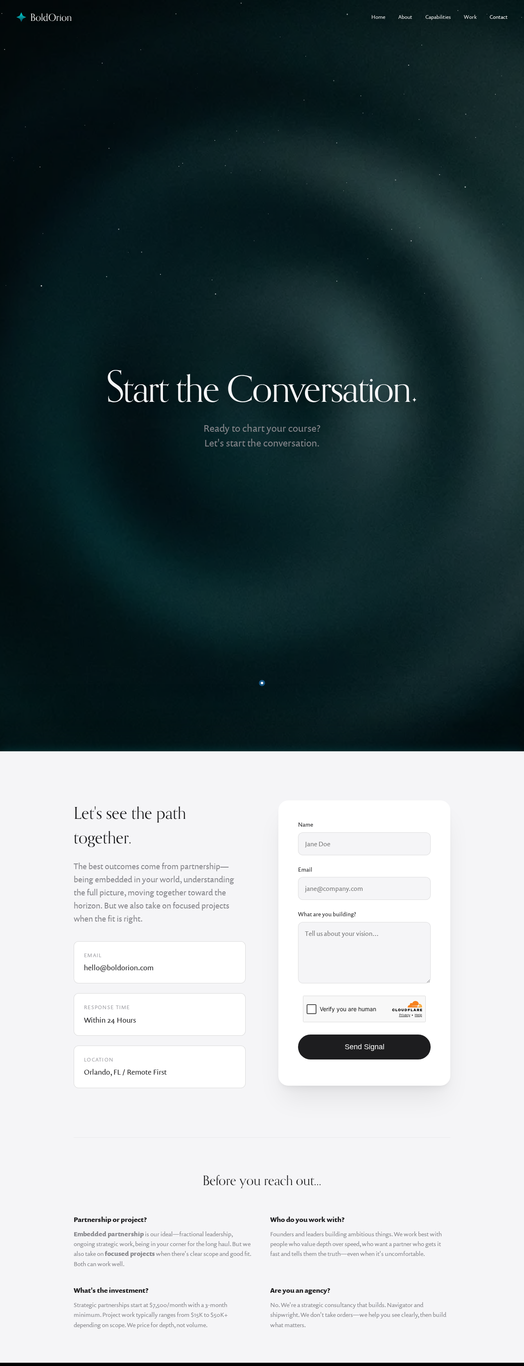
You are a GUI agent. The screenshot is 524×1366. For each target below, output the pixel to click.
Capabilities (438, 16)
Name (305, 824)
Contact (499, 16)
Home (378, 16)
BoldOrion (51, 17)
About (405, 16)
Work (470, 16)
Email (305, 869)
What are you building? (327, 914)
